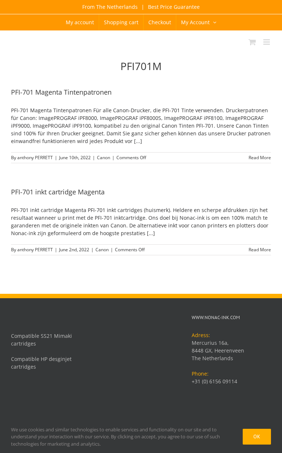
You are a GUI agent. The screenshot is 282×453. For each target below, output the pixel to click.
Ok (256, 436)
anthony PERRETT (35, 157)
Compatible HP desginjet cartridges (41, 362)
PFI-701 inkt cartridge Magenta (58, 191)
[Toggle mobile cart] (252, 42)
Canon (103, 157)
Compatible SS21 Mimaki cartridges (41, 339)
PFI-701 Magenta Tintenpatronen (61, 92)
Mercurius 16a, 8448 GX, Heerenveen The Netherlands (218, 350)
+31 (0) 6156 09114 (214, 381)
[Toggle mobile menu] (267, 42)
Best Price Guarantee (173, 6)
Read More (260, 157)
